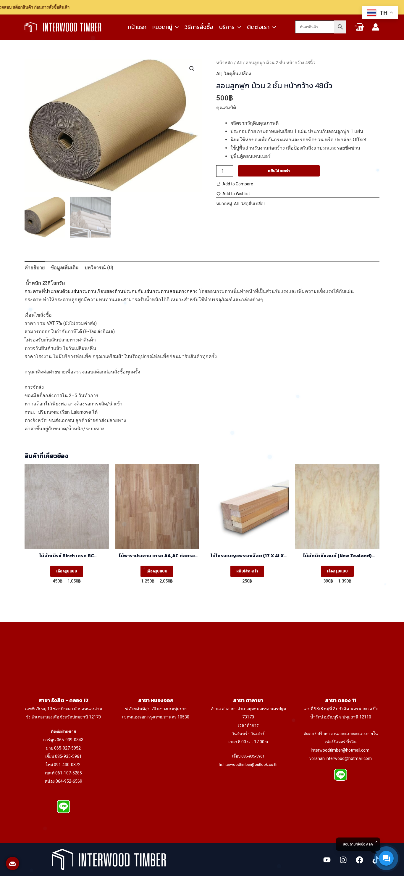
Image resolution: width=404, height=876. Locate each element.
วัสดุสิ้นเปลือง (237, 73)
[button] (192, 68)
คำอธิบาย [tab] (35, 267)
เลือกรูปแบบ (66, 571)
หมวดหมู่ (162, 27)
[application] (175, 27)
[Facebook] (359, 860)
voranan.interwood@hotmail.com (340, 758)
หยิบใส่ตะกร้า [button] (247, 571)
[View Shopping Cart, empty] (359, 30)
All (239, 62)
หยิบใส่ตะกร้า (279, 171)
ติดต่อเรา (258, 27)
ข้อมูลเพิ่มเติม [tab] (65, 267)
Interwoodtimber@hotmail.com (340, 750)
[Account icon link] (375, 27)
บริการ (227, 27)
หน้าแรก (137, 27)
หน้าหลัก (224, 62)
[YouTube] (327, 860)
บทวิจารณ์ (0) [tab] (99, 267)
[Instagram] (343, 860)
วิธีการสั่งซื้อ (199, 27)
